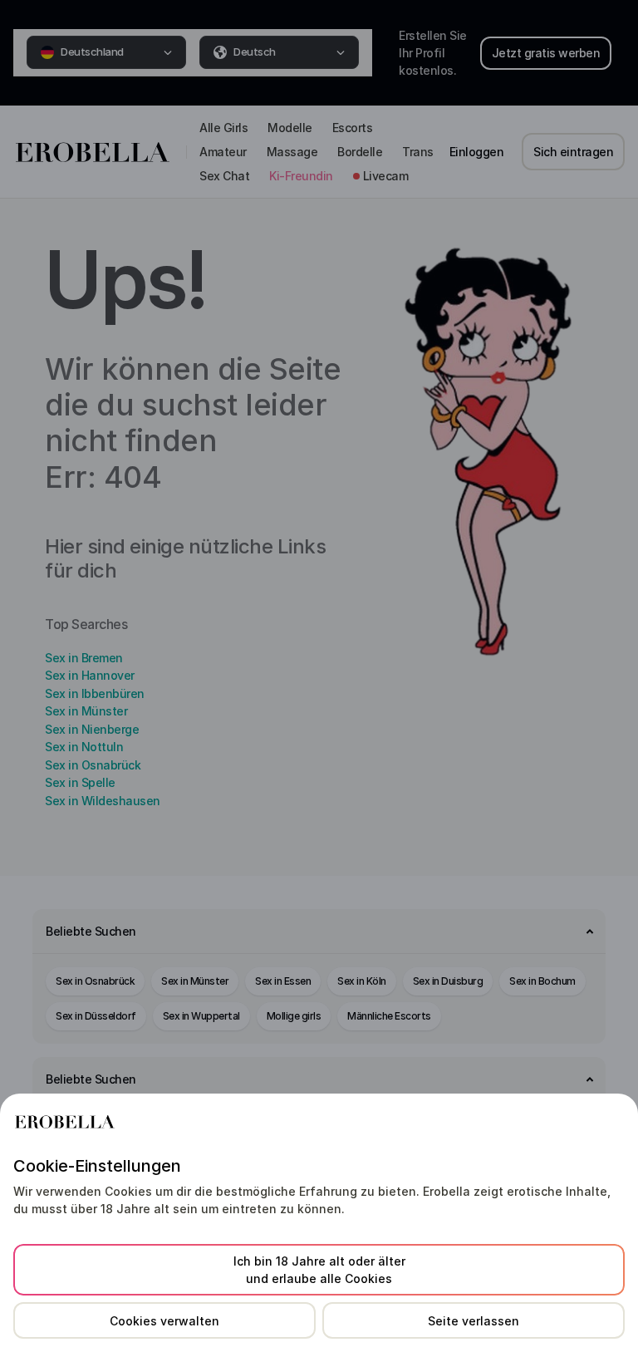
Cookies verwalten (164, 1321)
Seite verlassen (473, 1321)
